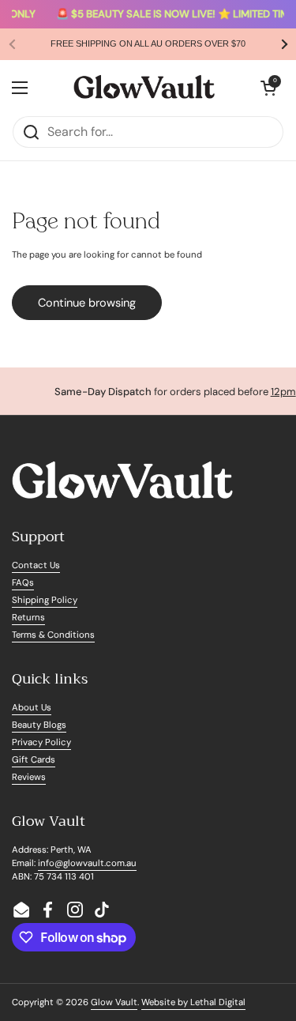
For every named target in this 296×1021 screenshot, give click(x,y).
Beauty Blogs (39, 725)
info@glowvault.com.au (87, 863)
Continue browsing (87, 303)
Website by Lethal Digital (193, 1002)
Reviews (29, 777)
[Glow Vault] (144, 88)
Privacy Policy (41, 742)
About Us (31, 708)
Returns (28, 618)
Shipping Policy (44, 600)
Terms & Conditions (53, 635)
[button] (268, 88)
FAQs (23, 583)
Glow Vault (114, 1002)
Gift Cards (33, 760)
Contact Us (36, 565)
